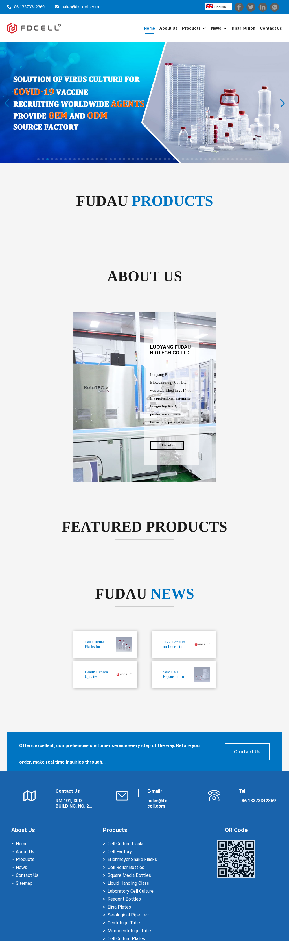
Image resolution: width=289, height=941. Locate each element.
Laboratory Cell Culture (131, 891)
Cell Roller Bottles (126, 867)
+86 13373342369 (28, 7)
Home (149, 28)
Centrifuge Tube (124, 922)
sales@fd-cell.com (80, 7)
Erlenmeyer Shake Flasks (132, 859)
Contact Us (271, 28)
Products (191, 28)
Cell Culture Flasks (126, 843)
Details (167, 445)
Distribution (243, 28)
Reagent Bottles (124, 899)
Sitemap (24, 883)
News (216, 28)
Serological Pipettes (128, 915)
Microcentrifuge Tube (129, 930)
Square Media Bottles (129, 875)
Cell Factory (120, 851)
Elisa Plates (119, 907)
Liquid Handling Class (128, 883)
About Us (168, 28)
